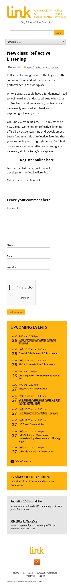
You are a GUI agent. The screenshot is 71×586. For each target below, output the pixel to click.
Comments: (13, 208)
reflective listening (36, 172)
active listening (23, 168)
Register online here (37, 160)
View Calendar (23, 461)
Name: (10, 245)
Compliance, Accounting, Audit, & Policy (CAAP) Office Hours (39, 401)
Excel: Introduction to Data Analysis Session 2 (37, 341)
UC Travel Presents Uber (32, 424)
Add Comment (52, 67)
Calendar (28, 573)
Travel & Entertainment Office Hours (38, 353)
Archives (30, 576)
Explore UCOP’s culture (30, 477)
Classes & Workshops (35, 67)
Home (16, 573)
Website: (12, 267)
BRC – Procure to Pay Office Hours (37, 364)
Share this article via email (23, 180)
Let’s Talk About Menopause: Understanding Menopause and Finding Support (39, 438)
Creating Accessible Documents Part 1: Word (39, 377)
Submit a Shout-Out (24, 520)
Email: (10, 256)
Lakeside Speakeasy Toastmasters (37, 451)
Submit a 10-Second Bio (26, 501)
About (42, 576)
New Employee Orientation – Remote (38, 413)
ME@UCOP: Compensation (33, 388)
